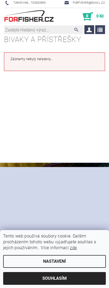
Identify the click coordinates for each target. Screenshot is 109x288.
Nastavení (54, 261)
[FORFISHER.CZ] (29, 16)
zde (73, 247)
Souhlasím (54, 278)
